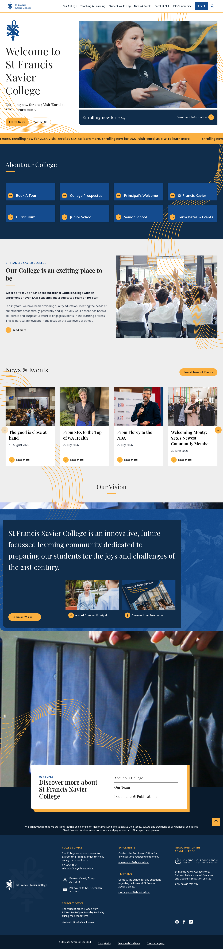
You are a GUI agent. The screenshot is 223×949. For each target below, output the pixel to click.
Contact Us (40, 122)
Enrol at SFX (162, 6)
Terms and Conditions (129, 943)
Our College (70, 6)
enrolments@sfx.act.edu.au (133, 862)
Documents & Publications (135, 796)
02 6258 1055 (69, 865)
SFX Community (181, 6)
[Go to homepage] (19, 6)
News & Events (142, 6)
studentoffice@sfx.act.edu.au (78, 922)
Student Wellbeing (120, 6)
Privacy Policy (104, 943)
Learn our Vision (23, 617)
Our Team (122, 787)
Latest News (17, 122)
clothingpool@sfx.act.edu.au (134, 892)
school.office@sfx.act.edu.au (78, 868)
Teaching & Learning (92, 6)
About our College (128, 778)
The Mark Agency (155, 943)
